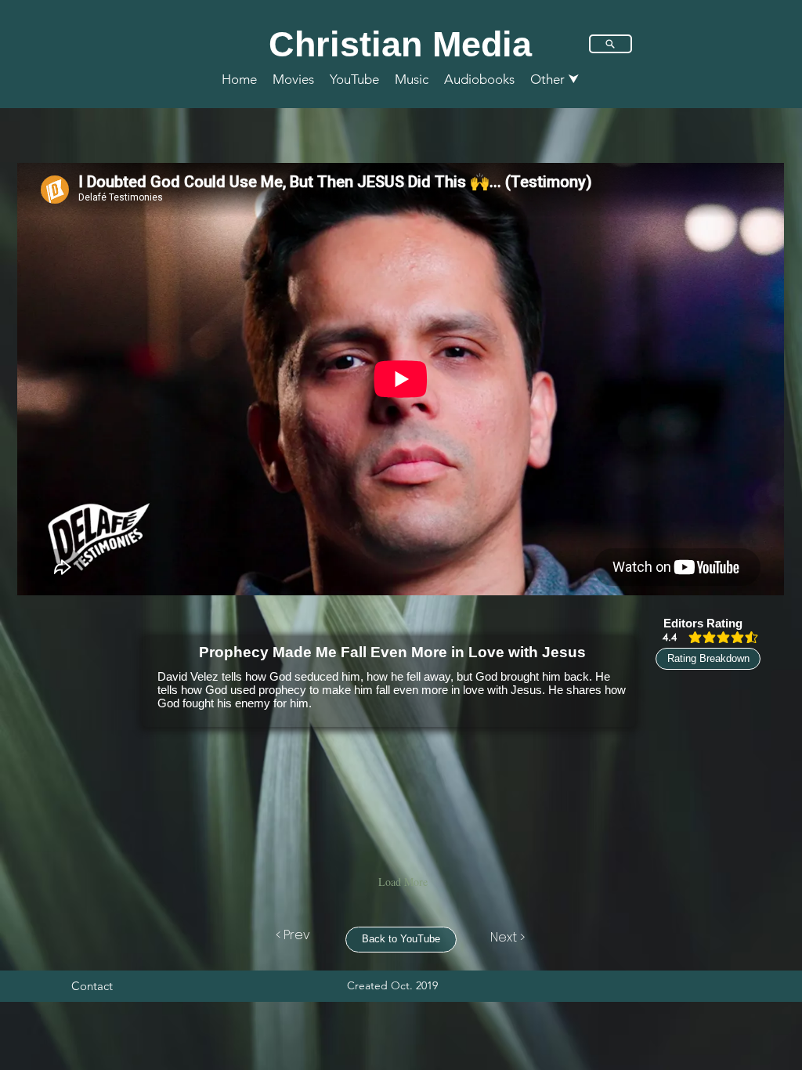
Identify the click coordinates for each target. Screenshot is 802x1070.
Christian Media (400, 44)
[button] (554, 79)
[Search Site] (610, 43)
